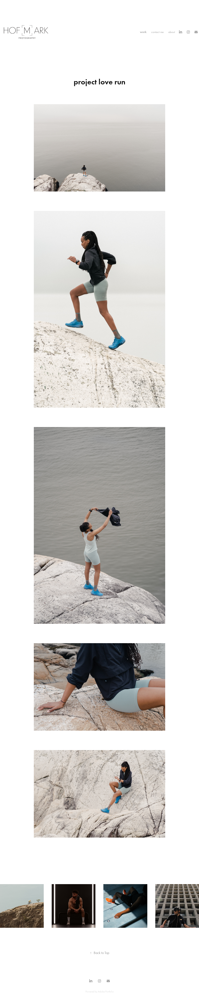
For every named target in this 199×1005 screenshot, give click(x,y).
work (143, 32)
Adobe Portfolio (106, 991)
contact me (157, 32)
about (171, 32)
